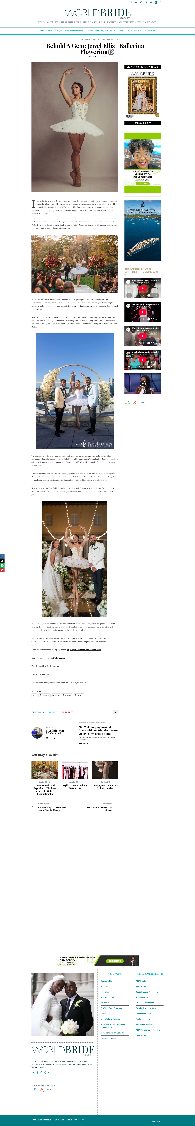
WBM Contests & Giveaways (112, 1033)
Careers (104, 1014)
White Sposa (141, 1035)
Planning (100, 39)
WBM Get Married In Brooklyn (148, 1030)
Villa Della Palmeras (144, 1024)
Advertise (105, 1003)
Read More (83, 743)
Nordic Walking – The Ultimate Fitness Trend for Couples (52, 807)
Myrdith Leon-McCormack (98, 57)
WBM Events (141, 981)
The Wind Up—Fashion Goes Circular (99, 807)
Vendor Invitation (143, 1019)
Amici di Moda (141, 986)
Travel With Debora (143, 1014)
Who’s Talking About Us (110, 1019)
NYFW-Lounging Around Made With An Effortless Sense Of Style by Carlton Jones (98, 730)
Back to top (156, 1121)
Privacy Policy (79, 1120)
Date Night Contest (109, 1038)
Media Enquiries (107, 997)
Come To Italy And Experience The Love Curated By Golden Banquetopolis (45, 789)
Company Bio (106, 981)
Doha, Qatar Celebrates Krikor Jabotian (105, 787)
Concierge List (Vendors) (85, 39)
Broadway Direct (142, 997)
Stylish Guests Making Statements (75, 787)
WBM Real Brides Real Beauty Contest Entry (113, 1026)
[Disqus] (74, 850)
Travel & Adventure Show (146, 1008)
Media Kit (105, 992)
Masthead (105, 986)
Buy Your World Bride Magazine (114, 1008)
